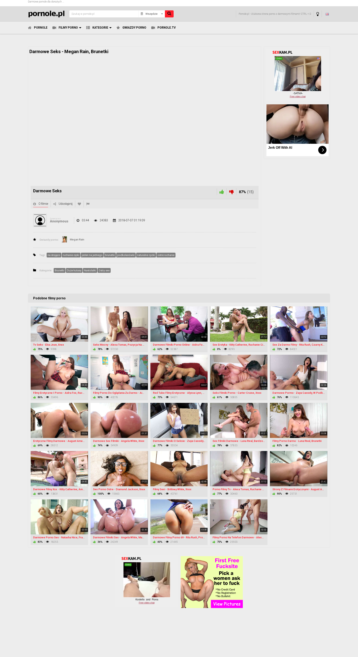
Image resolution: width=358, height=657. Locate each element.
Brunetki (59, 270)
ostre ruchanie (165, 255)
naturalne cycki (146, 255)
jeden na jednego (92, 255)
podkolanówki (126, 255)
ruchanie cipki (71, 255)
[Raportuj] (88, 203)
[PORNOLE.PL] (47, 13)
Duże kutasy (74, 270)
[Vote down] (231, 191)
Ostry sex (104, 270)
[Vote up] (221, 191)
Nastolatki (90, 270)
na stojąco (54, 255)
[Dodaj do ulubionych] (79, 203)
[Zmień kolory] (317, 14)
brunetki (110, 255)
